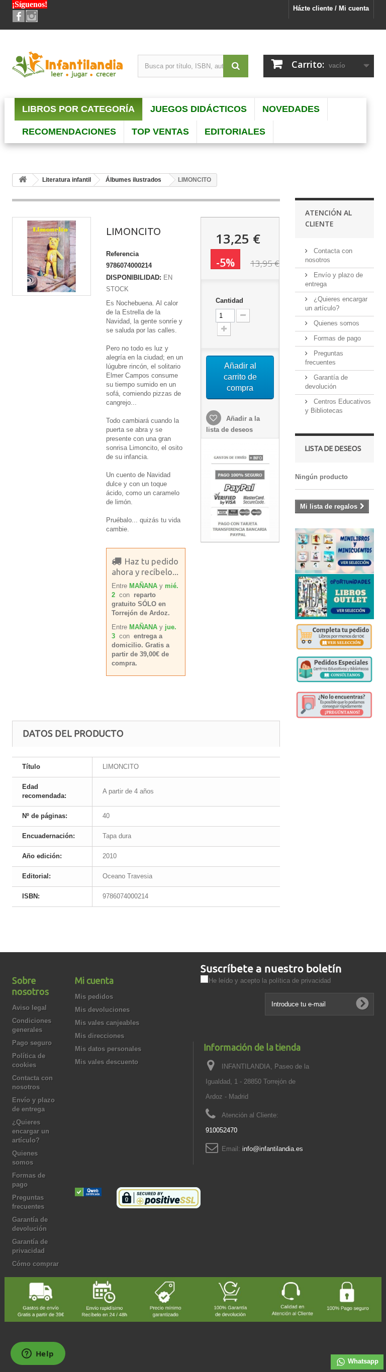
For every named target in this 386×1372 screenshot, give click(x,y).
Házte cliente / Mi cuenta (331, 8)
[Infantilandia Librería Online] (67, 66)
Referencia (122, 254)
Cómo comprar (35, 1264)
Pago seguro (32, 1043)
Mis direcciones (99, 1036)
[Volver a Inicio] (22, 180)
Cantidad (229, 300)
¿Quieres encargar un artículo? (30, 1131)
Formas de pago (336, 338)
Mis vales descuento (106, 1062)
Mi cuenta (94, 980)
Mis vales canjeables (107, 1022)
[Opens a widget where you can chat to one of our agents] (37, 1354)
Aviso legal (29, 1007)
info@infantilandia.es (272, 1149)
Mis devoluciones (102, 1009)
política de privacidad (300, 980)
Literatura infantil (66, 179)
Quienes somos (335, 323)
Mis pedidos (94, 996)
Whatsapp (362, 1361)
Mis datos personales (108, 1049)
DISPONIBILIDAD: (133, 277)
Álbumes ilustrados (133, 179)
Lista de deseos (333, 448)
